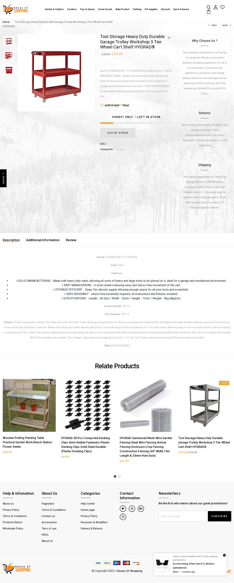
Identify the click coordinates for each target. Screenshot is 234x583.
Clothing (137, 9)
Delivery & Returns (92, 528)
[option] (9, 41)
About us (8, 503)
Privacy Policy (11, 509)
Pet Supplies (151, 9)
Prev (214, 25)
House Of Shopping (129, 571)
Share (3, 180)
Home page (88, 509)
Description (11, 240)
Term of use (49, 528)
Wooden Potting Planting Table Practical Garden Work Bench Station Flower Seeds (27, 442)
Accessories (49, 522)
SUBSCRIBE (220, 516)
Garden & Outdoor (54, 9)
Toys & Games (87, 9)
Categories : (107, 149)
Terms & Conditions (15, 516)
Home (6, 21)
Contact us (48, 516)
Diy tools (165, 9)
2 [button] (119, 477)
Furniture (72, 9)
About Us (47, 541)
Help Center (88, 503)
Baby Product (122, 9)
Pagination (48, 503)
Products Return (12, 522)
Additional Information (43, 240)
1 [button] (115, 477)
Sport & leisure (181, 9)
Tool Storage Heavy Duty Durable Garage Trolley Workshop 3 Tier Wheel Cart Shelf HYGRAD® (204, 442)
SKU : (103, 143)
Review (71, 240)
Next (225, 25)
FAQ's (45, 534)
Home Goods (105, 9)
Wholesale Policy (13, 528)
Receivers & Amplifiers (94, 522)
